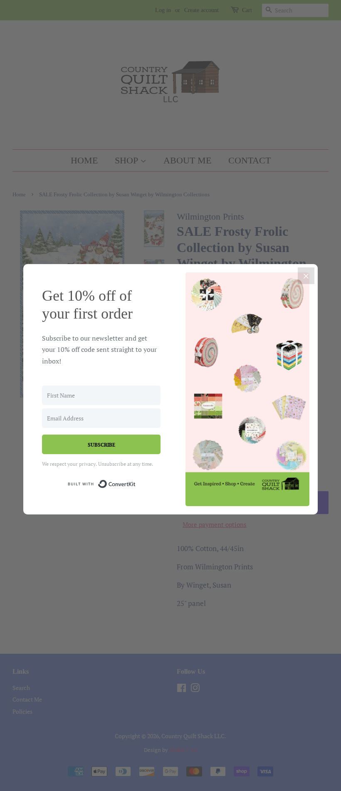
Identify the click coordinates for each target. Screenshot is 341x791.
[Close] (306, 275)
